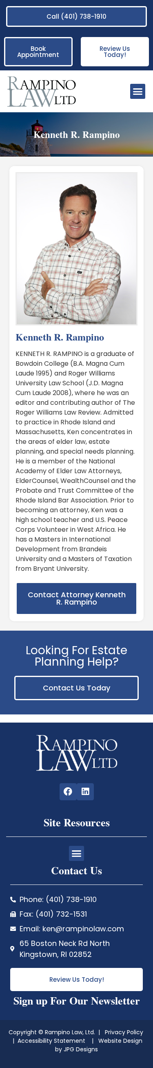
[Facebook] (68, 791)
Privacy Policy (125, 1032)
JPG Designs (81, 1049)
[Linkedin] (85, 791)
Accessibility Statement (52, 1041)
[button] (138, 91)
